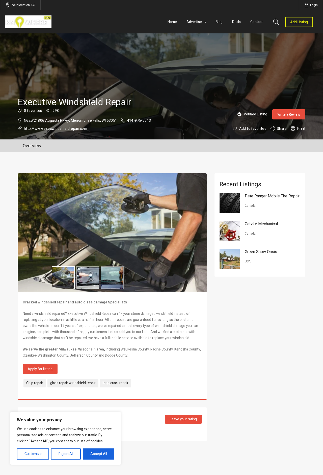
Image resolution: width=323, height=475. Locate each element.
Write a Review (288, 114)
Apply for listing (40, 369)
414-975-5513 (139, 120)
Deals (236, 22)
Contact (256, 22)
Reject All (66, 454)
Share (282, 128)
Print (301, 128)
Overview (32, 145)
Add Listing (299, 22)
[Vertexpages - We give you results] (52, 21)
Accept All (98, 454)
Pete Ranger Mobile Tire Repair (272, 196)
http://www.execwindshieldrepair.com (55, 128)
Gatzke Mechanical (261, 224)
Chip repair (34, 383)
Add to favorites (252, 128)
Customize (33, 454)
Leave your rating (183, 419)
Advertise (194, 22)
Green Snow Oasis (261, 252)
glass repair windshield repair (73, 383)
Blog (219, 22)
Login (314, 5)
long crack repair (115, 383)
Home (172, 22)
